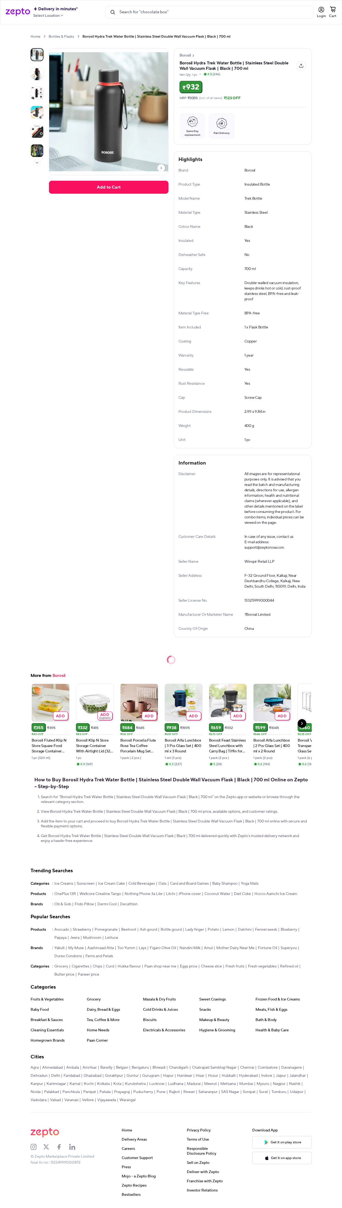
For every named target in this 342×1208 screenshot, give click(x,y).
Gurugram (151, 1075)
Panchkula (71, 1091)
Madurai (194, 1083)
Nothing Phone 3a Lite (143, 893)
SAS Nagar (230, 1091)
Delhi (55, 1075)
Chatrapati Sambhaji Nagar (214, 1067)
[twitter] (49, 1147)
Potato (213, 929)
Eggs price (188, 966)
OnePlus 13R (65, 893)
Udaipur (296, 1091)
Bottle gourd (171, 929)
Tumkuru (278, 1091)
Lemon (228, 929)
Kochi (89, 1083)
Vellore (88, 1100)
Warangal (127, 1100)
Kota (117, 1083)
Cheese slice (211, 966)
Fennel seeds (266, 929)
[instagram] (37, 1147)
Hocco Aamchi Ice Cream (275, 893)
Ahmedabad (52, 1067)
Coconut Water (217, 893)
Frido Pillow (84, 904)
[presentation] (44, 36)
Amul (208, 948)
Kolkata (103, 1083)
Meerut (210, 1083)
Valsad (55, 1100)
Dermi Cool (107, 904)
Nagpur (279, 1083)
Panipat (89, 1091)
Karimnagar (56, 1083)
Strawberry (82, 929)
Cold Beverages (141, 883)
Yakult (59, 948)
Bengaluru (140, 1067)
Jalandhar (298, 1075)
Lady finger (194, 929)
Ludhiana (175, 1083)
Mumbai (246, 1083)
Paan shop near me (160, 966)
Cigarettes (80, 966)
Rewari (189, 1091)
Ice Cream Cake (111, 883)
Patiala (105, 1091)
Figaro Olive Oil (163, 948)
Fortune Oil (267, 948)
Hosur (213, 1075)
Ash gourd (148, 929)
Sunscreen (86, 883)
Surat (263, 1091)
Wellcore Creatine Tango (100, 893)
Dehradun (39, 1075)
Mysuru (263, 1083)
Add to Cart (109, 187)
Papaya (60, 937)
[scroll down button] (37, 162)
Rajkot (174, 1091)
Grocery (61, 966)
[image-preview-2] (37, 93)
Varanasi (71, 1100)
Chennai (247, 1067)
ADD (60, 715)
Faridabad (72, 1075)
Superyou (289, 948)
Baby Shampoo (224, 883)
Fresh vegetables (262, 966)
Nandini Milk (190, 948)
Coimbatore (268, 1067)
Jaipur (281, 1075)
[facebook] (62, 1147)
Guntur (133, 1075)
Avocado (61, 929)
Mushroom (92, 937)
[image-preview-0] (37, 54)
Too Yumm (126, 948)
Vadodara (39, 1100)
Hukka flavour (129, 966)
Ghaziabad (92, 1075)
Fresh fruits (234, 966)
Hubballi (228, 1075)
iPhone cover (190, 893)
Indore (266, 1075)
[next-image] (161, 168)
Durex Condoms (68, 956)
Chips (97, 966)
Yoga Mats (249, 883)
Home (35, 36)
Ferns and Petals (99, 956)
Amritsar (89, 1067)
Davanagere (291, 1067)
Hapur (168, 1075)
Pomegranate (106, 929)
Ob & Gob (62, 904)
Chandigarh (178, 1067)
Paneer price (88, 974)
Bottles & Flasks (61, 36)
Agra (35, 1067)
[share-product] (301, 66)
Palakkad (51, 1091)
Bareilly (106, 1067)
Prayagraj (122, 1091)
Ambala (72, 1067)
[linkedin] (75, 1147)
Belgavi (122, 1067)
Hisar (200, 1075)
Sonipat (249, 1091)
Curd (110, 966)
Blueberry (289, 929)
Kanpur (37, 1083)
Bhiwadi (158, 1067)
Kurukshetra (135, 1083)
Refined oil (289, 966)
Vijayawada (106, 1100)
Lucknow (156, 1083)
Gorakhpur (114, 1075)
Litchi (170, 893)
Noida (36, 1091)
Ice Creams (63, 883)
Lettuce (111, 937)
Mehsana (228, 1083)
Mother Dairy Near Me (235, 948)
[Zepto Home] (18, 12)
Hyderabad (248, 1075)
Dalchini (244, 929)
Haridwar (184, 1075)
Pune (161, 1091)
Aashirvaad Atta (100, 948)
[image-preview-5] (37, 150)
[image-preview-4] (37, 131)
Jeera (74, 937)
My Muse (76, 948)
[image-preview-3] (37, 112)
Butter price (64, 974)
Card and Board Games (189, 883)
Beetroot (128, 929)
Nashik (294, 1083)
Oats (162, 883)
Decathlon (129, 904)
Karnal (74, 1083)
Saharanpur (208, 1091)
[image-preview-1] (37, 73)
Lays (142, 948)
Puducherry (143, 1091)
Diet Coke (242, 893)
